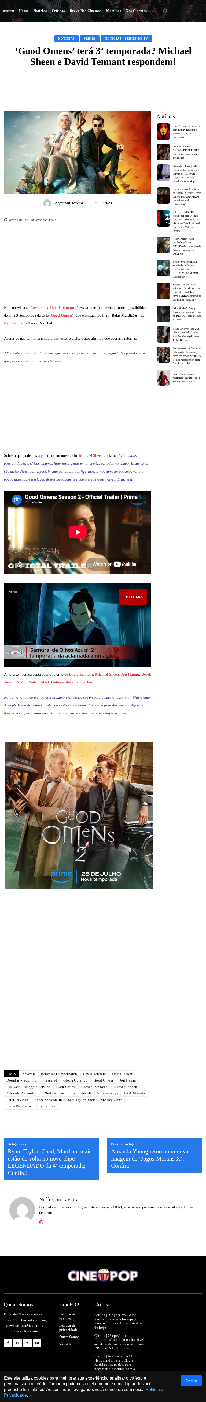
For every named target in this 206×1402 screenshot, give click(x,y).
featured (51, 1080)
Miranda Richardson (22, 1093)
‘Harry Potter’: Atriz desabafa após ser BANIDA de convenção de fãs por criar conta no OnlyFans (187, 246)
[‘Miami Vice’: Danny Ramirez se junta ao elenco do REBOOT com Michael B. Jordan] (163, 314)
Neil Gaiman (14, 323)
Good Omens (61, 315)
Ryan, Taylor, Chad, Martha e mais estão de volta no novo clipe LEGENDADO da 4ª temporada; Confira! (49, 1162)
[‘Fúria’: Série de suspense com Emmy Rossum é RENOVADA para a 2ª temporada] (163, 131)
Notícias (66, 38)
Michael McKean (94, 1087)
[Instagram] (41, 1221)
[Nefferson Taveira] (48, 203)
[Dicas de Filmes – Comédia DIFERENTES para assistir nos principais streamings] (163, 152)
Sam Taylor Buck (81, 1100)
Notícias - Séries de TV (126, 38)
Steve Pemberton (78, 682)
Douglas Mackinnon (22, 1080)
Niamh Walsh (28, 682)
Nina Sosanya (107, 1093)
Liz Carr (12, 1087)
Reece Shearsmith (48, 1100)
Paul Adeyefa (134, 1093)
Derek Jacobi (122, 1074)
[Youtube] (37, 1343)
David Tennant (62, 308)
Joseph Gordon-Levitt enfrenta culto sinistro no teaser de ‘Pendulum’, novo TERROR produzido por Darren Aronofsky (187, 292)
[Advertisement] (77, 266)
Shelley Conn (111, 1100)
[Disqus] (77, 990)
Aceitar (191, 1381)
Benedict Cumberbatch (59, 1074)
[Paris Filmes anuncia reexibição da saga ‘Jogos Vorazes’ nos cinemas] (163, 378)
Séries (90, 38)
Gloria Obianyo (75, 1080)
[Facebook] (8, 1343)
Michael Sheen (91, 456)
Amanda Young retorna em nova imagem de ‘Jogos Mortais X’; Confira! (149, 1158)
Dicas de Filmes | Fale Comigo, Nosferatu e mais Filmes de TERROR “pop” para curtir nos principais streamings (187, 174)
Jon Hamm (130, 674)
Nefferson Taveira (69, 203)
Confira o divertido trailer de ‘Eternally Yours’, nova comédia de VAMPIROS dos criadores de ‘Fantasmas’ (187, 197)
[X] (27, 1343)
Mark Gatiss (51, 682)
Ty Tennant (48, 1106)
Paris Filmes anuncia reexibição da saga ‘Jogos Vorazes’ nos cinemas (186, 377)
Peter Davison (17, 1100)
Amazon (28, 1074)
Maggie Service (37, 1087)
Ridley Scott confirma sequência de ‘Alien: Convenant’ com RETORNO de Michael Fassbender (185, 269)
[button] (165, 10)
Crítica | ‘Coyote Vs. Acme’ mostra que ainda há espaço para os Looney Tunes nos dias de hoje (118, 1321)
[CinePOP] (9, 11)
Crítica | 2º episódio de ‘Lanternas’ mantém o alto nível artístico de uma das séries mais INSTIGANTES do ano (119, 1342)
